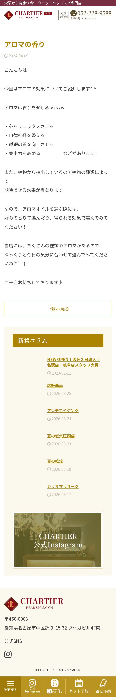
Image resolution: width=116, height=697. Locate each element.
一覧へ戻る (58, 309)
